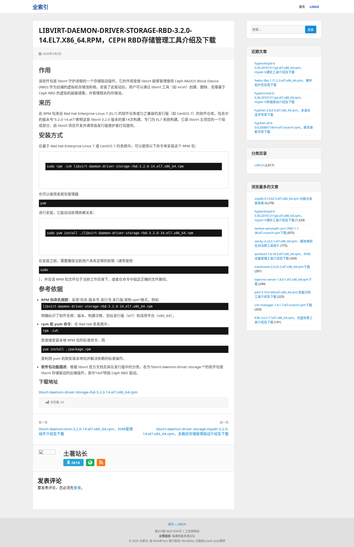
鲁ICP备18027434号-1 (169, 531)
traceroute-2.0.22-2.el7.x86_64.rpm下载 (282, 266)
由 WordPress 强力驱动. (165, 541)
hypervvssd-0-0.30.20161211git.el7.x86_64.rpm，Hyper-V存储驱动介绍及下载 (279, 97)
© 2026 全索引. (139, 541)
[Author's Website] (90, 462)
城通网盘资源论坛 (183, 536)
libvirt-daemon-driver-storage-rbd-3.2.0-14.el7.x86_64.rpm (88, 392)
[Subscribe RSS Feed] (101, 462)
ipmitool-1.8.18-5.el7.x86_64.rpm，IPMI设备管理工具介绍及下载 (282, 256)
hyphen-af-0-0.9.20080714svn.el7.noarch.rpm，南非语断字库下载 (284, 127)
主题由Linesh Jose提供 (210, 541)
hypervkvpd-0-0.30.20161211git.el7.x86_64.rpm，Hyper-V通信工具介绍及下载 (279, 67)
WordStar (188, 541)
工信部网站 (192, 531)
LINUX (259, 165)
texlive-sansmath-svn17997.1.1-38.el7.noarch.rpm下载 (277, 230)
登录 (77, 487)
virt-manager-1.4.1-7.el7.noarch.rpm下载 (283, 305)
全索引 (40, 6)
